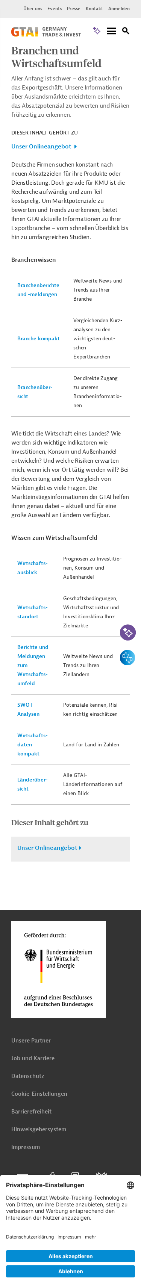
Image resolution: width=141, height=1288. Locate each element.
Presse (73, 9)
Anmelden (119, 9)
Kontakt (94, 9)
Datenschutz (27, 1076)
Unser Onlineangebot (41, 146)
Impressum (25, 1147)
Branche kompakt (38, 338)
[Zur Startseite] (46, 35)
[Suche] (126, 32)
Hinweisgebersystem (38, 1129)
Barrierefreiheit (31, 1111)
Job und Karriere (33, 1058)
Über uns (32, 9)
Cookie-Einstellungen (39, 1094)
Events (54, 9)
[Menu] (111, 32)
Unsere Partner (31, 1040)
